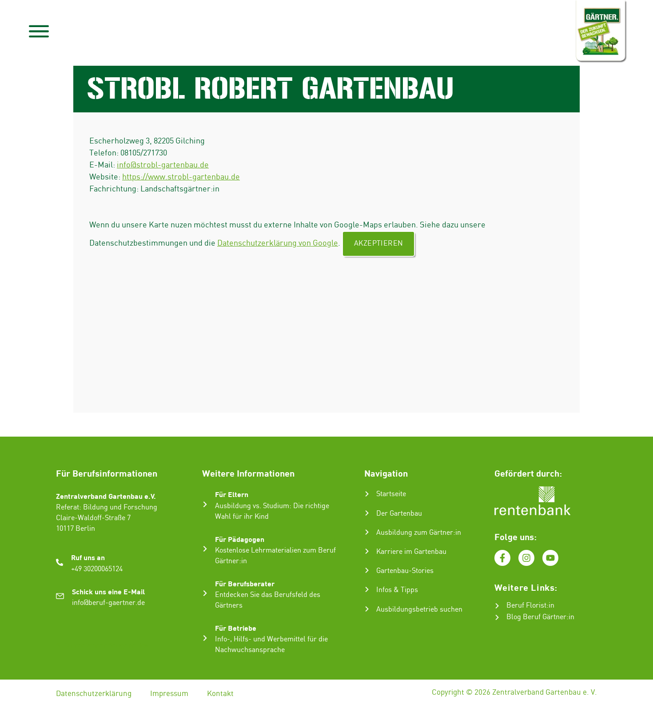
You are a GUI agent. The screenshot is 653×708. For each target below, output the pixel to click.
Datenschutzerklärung (93, 694)
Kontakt (220, 694)
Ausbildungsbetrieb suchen (419, 609)
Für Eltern (231, 494)
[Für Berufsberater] (205, 593)
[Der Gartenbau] (367, 513)
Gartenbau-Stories (405, 571)
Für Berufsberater (245, 583)
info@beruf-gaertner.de (108, 603)
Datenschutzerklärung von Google (277, 243)
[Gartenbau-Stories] (367, 570)
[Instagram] (526, 558)
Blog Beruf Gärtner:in (540, 617)
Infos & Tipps (397, 590)
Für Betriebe (235, 627)
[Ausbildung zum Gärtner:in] (367, 532)
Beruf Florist (526, 605)
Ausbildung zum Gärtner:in (418, 533)
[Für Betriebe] (205, 638)
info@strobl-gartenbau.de (163, 165)
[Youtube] (550, 558)
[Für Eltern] (205, 504)
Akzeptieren (378, 243)
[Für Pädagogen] (205, 549)
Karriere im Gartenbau (411, 552)
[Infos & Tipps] (367, 589)
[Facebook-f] (502, 558)
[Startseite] (367, 494)
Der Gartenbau (399, 513)
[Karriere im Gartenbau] (367, 551)
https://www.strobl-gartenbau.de (181, 177)
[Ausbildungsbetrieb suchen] (367, 609)
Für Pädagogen (239, 539)
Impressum (169, 694)
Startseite (391, 494)
